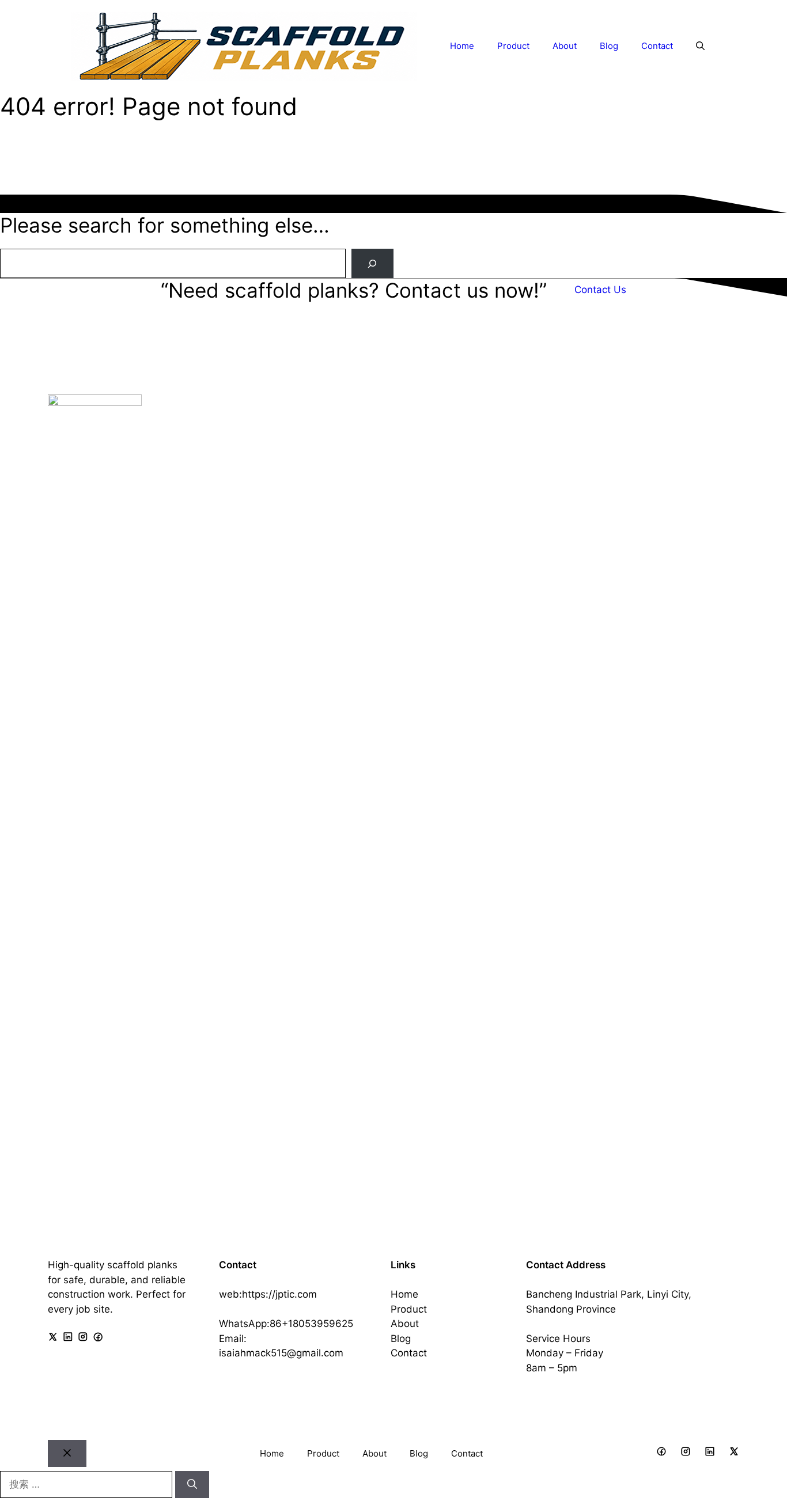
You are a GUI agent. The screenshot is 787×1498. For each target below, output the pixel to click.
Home (462, 45)
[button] (700, 46)
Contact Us (600, 289)
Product (513, 45)
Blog (609, 45)
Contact (657, 45)
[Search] (372, 263)
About (565, 45)
